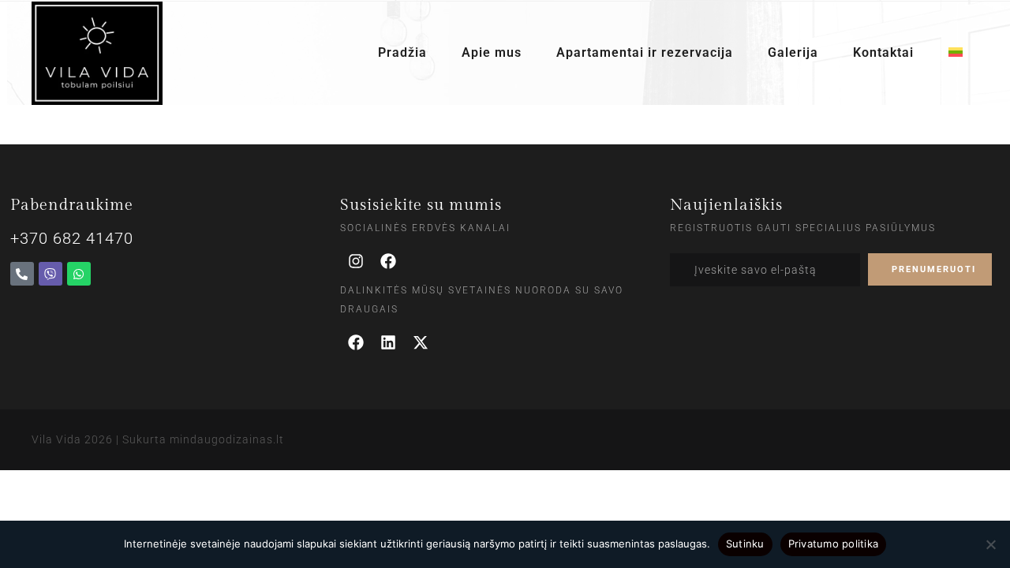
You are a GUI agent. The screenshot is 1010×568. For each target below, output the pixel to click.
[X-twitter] (420, 342)
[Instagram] (356, 261)
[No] (990, 544)
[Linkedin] (388, 342)
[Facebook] (388, 261)
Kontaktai (883, 53)
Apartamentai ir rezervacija (644, 53)
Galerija (793, 53)
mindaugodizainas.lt (227, 439)
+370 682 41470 (71, 238)
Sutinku (745, 543)
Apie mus (492, 53)
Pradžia (402, 53)
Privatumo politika (833, 543)
